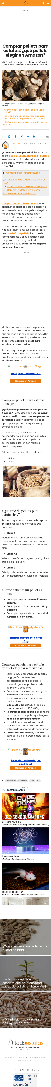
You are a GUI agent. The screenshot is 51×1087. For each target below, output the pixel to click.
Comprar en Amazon (25, 381)
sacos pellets (22, 781)
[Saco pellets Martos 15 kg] (25, 366)
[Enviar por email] (47, 136)
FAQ (38, 781)
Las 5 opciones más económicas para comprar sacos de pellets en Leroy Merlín (23, 117)
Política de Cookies (25, 1061)
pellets (32, 781)
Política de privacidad (38, 1057)
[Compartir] (3, 136)
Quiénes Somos (10, 1057)
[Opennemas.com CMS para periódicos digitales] (27, 1073)
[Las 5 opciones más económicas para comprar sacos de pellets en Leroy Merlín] (25, 973)
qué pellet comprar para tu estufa (29, 156)
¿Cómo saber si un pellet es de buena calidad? (23, 111)
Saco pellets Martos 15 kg (26, 373)
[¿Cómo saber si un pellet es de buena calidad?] (25, 937)
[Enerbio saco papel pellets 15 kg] (25, 629)
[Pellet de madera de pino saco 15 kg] (25, 751)
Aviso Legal (23, 1057)
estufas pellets (11, 781)
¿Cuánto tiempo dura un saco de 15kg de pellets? (25, 123)
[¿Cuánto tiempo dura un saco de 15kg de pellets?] (25, 1010)
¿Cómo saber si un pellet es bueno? (27, 186)
